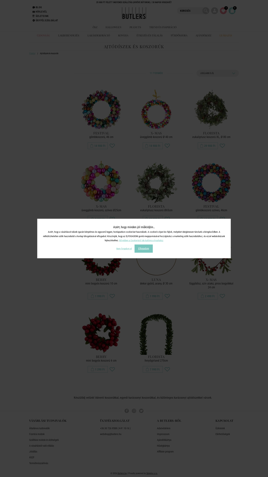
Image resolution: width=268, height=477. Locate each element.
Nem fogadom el (124, 248)
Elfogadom (143, 248)
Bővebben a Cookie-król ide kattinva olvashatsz (141, 240)
